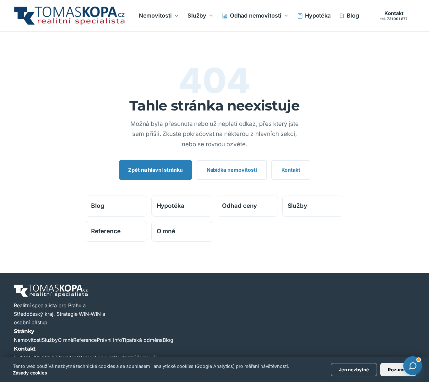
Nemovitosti (155, 15)
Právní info (109, 340)
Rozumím (398, 369)
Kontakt (394, 15)
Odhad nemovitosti (255, 15)
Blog (353, 15)
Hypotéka (318, 15)
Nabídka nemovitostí (232, 170)
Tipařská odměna (142, 340)
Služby (196, 15)
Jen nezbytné (354, 369)
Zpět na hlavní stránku (155, 170)
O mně (166, 231)
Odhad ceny (239, 205)
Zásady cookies (30, 372)
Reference (106, 231)
